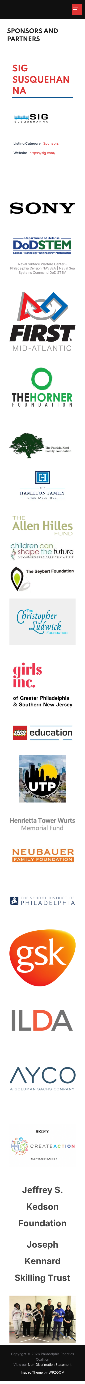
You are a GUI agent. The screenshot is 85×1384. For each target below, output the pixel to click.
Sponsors (51, 143)
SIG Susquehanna (41, 80)
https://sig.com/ (42, 153)
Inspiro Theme (32, 1372)
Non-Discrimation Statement (50, 1364)
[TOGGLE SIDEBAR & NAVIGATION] (77, 9)
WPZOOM (56, 1372)
